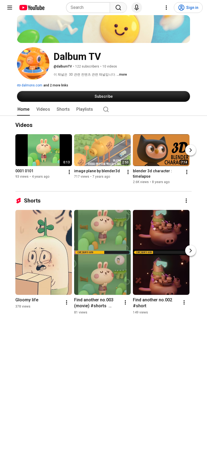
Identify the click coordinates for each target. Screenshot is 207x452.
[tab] (23, 109)
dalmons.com (31, 85)
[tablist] (103, 109)
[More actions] (69, 172)
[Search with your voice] (136, 7)
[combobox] (90, 7)
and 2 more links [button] (55, 85)
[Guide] (9, 7)
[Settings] (166, 7)
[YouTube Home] (31, 7)
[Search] (118, 7)
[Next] (190, 150)
